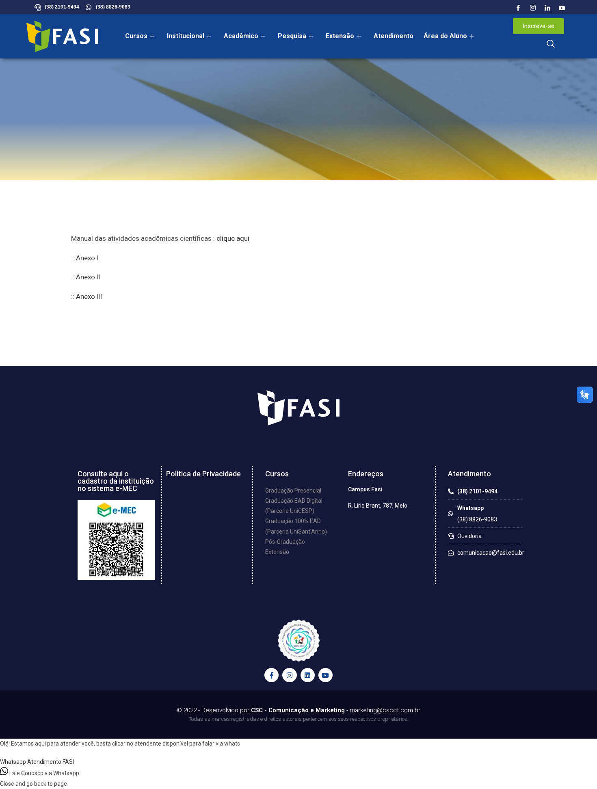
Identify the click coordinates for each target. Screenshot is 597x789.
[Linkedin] (308, 675)
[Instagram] (533, 8)
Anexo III (89, 296)
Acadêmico (241, 36)
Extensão (340, 36)
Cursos (136, 36)
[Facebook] (518, 8)
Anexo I (87, 258)
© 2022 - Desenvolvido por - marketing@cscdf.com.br (298, 710)
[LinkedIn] (547, 8)
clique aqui (232, 238)
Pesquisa (292, 36)
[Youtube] (562, 8)
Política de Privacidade (203, 473)
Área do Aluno (445, 36)
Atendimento (393, 36)
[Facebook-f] (271, 675)
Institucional (185, 36)
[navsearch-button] (551, 44)
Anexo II (88, 277)
